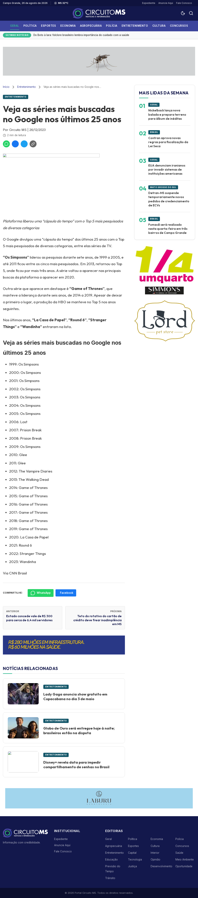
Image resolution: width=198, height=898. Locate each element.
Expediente (148, 3)
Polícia (111, 25)
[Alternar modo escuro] (183, 13)
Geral (14, 25)
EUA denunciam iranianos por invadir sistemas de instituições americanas (166, 170)
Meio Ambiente (184, 859)
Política (30, 25)
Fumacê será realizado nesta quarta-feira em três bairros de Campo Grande (167, 229)
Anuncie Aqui (165, 3)
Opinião (155, 859)
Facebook (66, 592)
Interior (155, 852)
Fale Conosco (184, 3)
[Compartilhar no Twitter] (24, 143)
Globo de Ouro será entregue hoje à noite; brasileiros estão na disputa (79, 730)
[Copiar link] (33, 143)
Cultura (159, 25)
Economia (68, 25)
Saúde (179, 852)
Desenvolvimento (161, 866)
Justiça (132, 866)
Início (6, 86)
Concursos (179, 25)
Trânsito (110, 878)
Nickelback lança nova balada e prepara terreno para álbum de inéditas (167, 114)
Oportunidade (183, 866)
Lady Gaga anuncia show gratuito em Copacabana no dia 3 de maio (75, 696)
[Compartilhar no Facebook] (15, 143)
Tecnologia (135, 859)
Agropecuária (91, 25)
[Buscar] (191, 13)
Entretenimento (135, 25)
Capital (132, 852)
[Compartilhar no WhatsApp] (6, 143)
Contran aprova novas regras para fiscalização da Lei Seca (168, 142)
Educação (111, 859)
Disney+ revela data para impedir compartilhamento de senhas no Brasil (76, 764)
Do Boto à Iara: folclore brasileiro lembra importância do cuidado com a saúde (81, 35)
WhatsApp (44, 592)
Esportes (48, 25)
